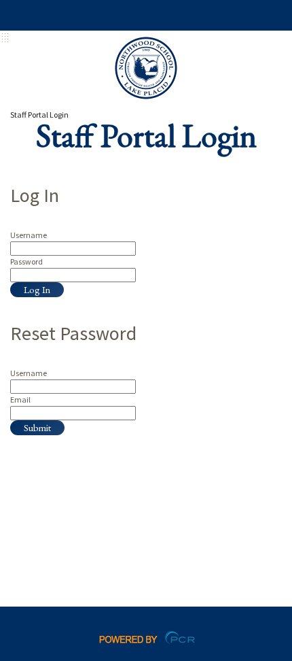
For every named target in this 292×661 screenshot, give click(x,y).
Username (28, 235)
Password (26, 261)
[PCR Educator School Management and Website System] (146, 637)
